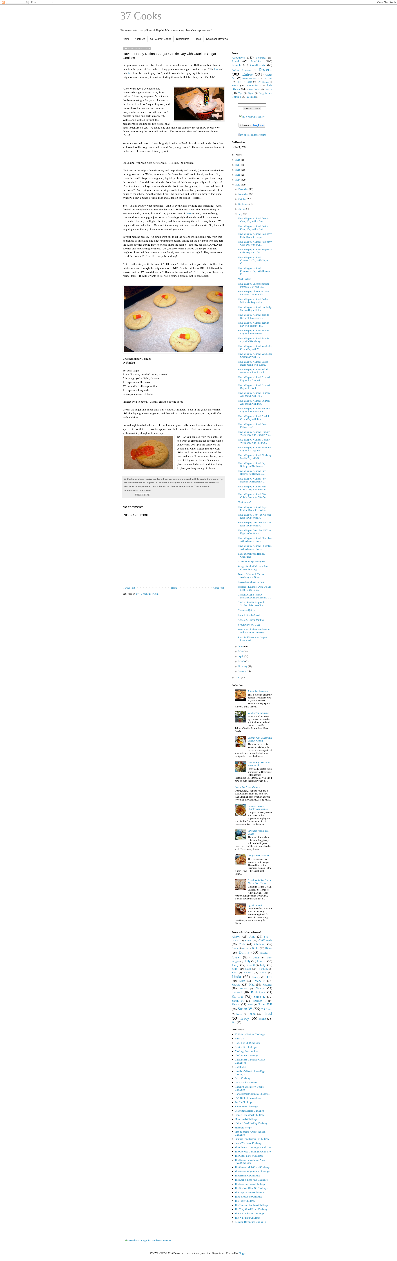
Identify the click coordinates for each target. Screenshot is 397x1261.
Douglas (264, 952)
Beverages (261, 57)
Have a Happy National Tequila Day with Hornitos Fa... (253, 324)
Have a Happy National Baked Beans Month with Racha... (253, 363)
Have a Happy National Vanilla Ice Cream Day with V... (255, 347)
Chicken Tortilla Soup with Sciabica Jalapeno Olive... (251, 604)
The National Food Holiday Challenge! (251, 555)
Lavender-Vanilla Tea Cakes (258, 832)
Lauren (247, 972)
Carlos (235, 940)
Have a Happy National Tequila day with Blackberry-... (253, 340)
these (189, 213)
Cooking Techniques (242, 70)
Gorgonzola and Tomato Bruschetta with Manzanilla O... (254, 596)
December (243, 189)
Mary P (260, 981)
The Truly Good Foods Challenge (251, 1209)
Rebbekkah (258, 992)
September (243, 203)
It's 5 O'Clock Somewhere (248, 1098)
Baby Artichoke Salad (249, 615)
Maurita (267, 984)
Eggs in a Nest (255, 905)
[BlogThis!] (139, 494)
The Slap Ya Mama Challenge (249, 1192)
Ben (266, 936)
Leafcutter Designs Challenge (249, 1110)
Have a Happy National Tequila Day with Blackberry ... (253, 316)
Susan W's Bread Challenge (248, 1143)
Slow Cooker (254, 89)
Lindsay (256, 977)
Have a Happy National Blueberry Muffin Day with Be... (254, 457)
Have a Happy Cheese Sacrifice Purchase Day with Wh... (253, 293)
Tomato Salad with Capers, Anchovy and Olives (251, 575)
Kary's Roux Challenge (246, 1106)
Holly (247, 961)
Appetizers (238, 57)
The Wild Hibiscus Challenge (249, 1213)
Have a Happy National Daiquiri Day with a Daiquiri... (254, 378)
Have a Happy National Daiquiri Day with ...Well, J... (254, 386)
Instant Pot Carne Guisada (247, 787)
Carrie (248, 940)
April (241, 656)
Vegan (250, 93)
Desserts (265, 69)
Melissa (243, 988)
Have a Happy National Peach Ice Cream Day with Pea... (254, 418)
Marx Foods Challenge (246, 1119)
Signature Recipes (243, 1127)
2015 (238, 174)
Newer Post (129, 587)
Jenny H (251, 965)
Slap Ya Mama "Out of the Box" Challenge (251, 1133)
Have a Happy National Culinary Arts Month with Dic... (254, 402)
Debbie (255, 948)
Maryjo (236, 984)
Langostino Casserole (258, 855)
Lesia (263, 972)
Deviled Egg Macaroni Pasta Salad (259, 764)
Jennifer (261, 961)
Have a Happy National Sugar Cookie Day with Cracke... (252, 508)
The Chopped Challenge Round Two (253, 1151)
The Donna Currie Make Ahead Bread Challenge (250, 1161)
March (241, 661)
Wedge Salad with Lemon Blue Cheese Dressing (253, 568)
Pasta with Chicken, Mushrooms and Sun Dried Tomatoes (254, 631)
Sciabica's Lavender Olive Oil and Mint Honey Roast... (254, 588)
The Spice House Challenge (248, 1196)
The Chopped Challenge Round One (253, 1147)
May (240, 651)
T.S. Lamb (266, 1009)
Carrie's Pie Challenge (245, 1047)
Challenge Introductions (246, 1051)
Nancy (260, 988)
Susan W (245, 1008)
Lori (269, 977)
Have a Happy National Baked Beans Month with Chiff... (253, 371)
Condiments (257, 65)
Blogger (242, 1253)
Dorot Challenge (243, 1078)
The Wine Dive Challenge (247, 1217)
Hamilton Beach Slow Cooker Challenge (249, 1088)
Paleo (239, 81)
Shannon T (259, 1000)
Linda (236, 976)
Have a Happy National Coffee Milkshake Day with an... (253, 301)
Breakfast (256, 61)
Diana (268, 948)
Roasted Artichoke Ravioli (251, 581)
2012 (238, 677)
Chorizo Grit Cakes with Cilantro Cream (260, 739)
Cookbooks (240, 1066)
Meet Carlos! (244, 278)
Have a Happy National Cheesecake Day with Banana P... (254, 270)
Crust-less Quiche (246, 610)
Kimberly (263, 968)
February (243, 666)
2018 (238, 159)
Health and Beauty (250, 78)
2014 (238, 179)
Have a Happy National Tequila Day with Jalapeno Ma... (253, 332)
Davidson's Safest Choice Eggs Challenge (250, 1072)
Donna (244, 952)
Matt (251, 984)
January (242, 671)
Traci (268, 1013)
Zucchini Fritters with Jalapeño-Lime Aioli (253, 639)
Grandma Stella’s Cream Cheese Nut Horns (259, 882)
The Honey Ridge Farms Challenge (252, 1171)
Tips (240, 93)
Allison (236, 936)
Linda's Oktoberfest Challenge (249, 1114)
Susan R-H (265, 1004)
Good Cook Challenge (246, 1082)
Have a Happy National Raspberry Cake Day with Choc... (255, 251)
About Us (140, 39)
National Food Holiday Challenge (251, 1123)
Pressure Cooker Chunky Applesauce (258, 807)
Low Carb (267, 78)
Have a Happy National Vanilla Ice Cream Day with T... (255, 355)
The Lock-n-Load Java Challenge (251, 1179)
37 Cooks (141, 16)
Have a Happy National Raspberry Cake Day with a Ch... (255, 243)
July (240, 214)
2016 (238, 169)
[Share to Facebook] (145, 494)
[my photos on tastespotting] (252, 134)
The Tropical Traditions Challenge (251, 1204)
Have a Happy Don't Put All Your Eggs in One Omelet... (254, 516)
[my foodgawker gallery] (252, 116)
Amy (252, 936)
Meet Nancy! (244, 502)
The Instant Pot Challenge (247, 1175)
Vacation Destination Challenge (250, 1221)
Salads (235, 85)
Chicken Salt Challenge (246, 1055)
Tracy (244, 1018)
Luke (242, 981)
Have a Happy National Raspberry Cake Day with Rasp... (255, 235)
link (216, 69)
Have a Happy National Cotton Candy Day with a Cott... (253, 220)
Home (126, 39)
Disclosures (182, 39)
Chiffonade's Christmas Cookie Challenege (250, 1061)
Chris (242, 944)
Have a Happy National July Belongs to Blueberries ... (252, 464)
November (243, 194)
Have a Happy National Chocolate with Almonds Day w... (255, 539)
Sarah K (259, 997)
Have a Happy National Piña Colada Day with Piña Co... (252, 488)
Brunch (236, 65)
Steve (250, 1004)
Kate (248, 969)
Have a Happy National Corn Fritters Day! (252, 425)
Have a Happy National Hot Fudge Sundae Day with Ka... (255, 308)
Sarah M (238, 1000)
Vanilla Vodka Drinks (258, 712)
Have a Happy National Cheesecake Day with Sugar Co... (253, 260)
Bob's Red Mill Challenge (247, 1042)
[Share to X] (142, 494)
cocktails (251, 96)
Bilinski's (239, 1038)
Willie (262, 1018)
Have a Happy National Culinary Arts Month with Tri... (254, 394)
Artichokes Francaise (258, 691)
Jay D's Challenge (243, 1102)
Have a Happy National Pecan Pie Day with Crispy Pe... (254, 449)
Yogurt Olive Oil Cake (249, 624)
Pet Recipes (264, 81)
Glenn (256, 957)
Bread (235, 61)
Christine (259, 944)
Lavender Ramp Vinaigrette (251, 561)
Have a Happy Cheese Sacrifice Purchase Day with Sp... (253, 285)
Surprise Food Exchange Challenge (252, 1138)
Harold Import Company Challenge (252, 1093)
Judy (263, 965)
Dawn (235, 948)
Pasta (249, 81)
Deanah (245, 948)
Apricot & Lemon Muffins (251, 619)
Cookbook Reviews (217, 39)
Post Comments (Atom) (147, 593)
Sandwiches (252, 85)
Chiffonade (265, 940)
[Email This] (136, 494)
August (242, 208)
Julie (234, 969)
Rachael (237, 992)
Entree (247, 74)
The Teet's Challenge (245, 1200)
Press (197, 39)
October (242, 199)
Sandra (237, 996)
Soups (268, 89)
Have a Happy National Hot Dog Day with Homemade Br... (254, 410)
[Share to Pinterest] (148, 494)
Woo (234, 1022)
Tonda (252, 1014)
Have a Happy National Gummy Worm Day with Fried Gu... (254, 441)
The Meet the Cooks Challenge (250, 1183)
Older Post (218, 587)
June (240, 646)
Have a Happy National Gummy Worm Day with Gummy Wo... (254, 433)
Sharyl (235, 1004)
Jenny (235, 965)
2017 (238, 164)
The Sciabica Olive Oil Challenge (251, 1188)
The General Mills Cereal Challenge (252, 1167)
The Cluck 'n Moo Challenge (249, 1155)
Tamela (239, 1013)
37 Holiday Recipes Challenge (250, 1034)
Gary (236, 957)
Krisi (234, 972)
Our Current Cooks (160, 39)
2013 (238, 184)
